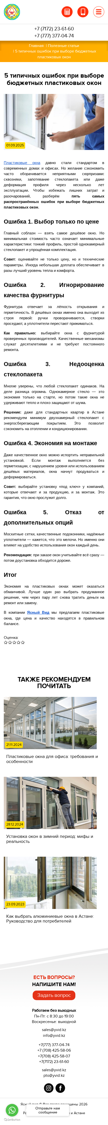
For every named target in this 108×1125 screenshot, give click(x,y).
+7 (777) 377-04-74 (54, 36)
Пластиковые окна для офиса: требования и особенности (52, 759)
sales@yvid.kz (54, 1069)
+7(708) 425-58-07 (54, 1056)
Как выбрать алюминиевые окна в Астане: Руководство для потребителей (50, 918)
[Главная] (18, 12)
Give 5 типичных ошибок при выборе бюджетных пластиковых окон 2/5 (10, 642)
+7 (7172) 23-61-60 (54, 29)
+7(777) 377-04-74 (54, 1044)
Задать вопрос (54, 995)
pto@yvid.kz (54, 1075)
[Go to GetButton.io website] (12, 1119)
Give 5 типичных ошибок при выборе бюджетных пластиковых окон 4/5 (19, 642)
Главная (36, 45)
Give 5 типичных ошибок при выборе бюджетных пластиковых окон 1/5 (6, 642)
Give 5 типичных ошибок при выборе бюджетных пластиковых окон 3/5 (14, 642)
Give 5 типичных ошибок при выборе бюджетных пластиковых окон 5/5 (23, 642)
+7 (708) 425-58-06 (54, 1050)
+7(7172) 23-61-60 (54, 1061)
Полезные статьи (63, 45)
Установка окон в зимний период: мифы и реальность (49, 839)
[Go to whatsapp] (12, 1110)
